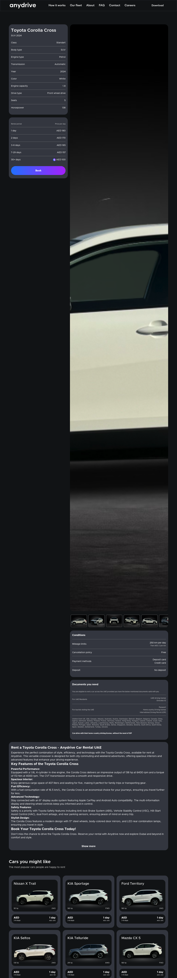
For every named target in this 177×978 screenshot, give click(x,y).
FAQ (102, 5)
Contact (114, 5)
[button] (75, 317)
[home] (23, 5)
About (90, 5)
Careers (130, 5)
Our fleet (76, 5)
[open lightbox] (119, 317)
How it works (57, 5)
